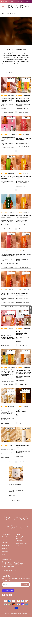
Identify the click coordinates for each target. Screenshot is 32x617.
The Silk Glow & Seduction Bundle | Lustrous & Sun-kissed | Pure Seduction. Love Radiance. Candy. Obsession (8, 372)
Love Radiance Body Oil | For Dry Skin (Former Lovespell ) (7, 100)
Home (3, 13)
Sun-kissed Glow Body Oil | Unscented (23, 255)
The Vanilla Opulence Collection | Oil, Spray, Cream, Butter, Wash (7, 412)
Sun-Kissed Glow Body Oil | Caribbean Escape (8, 216)
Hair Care (5, 540)
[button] (4, 95)
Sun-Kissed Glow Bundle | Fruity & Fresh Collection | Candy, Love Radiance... (23, 100)
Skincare (5, 542)
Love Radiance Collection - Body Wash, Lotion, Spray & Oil (8, 139)
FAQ (17, 545)
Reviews (4, 548)
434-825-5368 (9, 567)
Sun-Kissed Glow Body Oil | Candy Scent (8, 177)
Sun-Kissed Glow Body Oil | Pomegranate (23, 139)
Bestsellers (5, 545)
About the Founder (22, 543)
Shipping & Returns (19, 537)
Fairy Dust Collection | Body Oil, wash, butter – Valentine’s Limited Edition (8, 337)
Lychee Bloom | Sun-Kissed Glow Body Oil (22, 294)
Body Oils (5, 537)
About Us (5, 551)
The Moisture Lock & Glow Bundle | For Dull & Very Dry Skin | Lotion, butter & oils (23, 372)
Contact (19, 540)
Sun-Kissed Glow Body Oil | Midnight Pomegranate (8, 255)
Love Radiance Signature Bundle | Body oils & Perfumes (23, 333)
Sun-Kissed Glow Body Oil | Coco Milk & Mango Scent (23, 216)
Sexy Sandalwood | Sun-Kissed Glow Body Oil (22, 410)
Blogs (4, 554)
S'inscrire (25, 584)
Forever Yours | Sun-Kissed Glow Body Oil (8, 294)
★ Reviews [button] (30, 310)
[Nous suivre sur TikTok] (10, 595)
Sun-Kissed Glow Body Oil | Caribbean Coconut (23, 177)
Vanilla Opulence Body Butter (15, 485)
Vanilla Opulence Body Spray (22, 446)
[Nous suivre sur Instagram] (7, 595)
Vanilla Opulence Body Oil (8, 449)
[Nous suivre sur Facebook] (3, 595)
